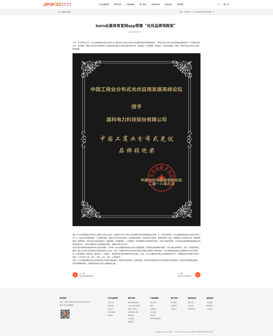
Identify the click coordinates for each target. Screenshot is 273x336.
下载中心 (174, 309)
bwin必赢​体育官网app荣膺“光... (204, 12)
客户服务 (174, 302)
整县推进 (131, 322)
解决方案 (117, 4)
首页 (180, 12)
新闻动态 (168, 4)
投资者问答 (191, 309)
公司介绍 (111, 302)
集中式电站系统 (133, 302)
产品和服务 (130, 4)
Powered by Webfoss (190, 332)
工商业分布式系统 (134, 306)
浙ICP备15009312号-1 (205, 332)
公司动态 (209, 302)
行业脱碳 (153, 312)
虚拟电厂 (153, 315)
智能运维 (131, 315)
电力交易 (153, 302)
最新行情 (191, 302)
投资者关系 (156, 4)
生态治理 (131, 318)
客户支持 (143, 4)
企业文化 (111, 309)
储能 (151, 306)
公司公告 (191, 306)
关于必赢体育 (104, 4)
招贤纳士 (111, 315)
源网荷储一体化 (133, 312)
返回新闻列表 (66, 12)
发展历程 (111, 306)
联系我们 (180, 4)
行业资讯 (209, 309)
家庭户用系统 (132, 309)
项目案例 (174, 306)
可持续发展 (111, 312)
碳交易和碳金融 (155, 318)
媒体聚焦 (209, 306)
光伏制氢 (153, 309)
